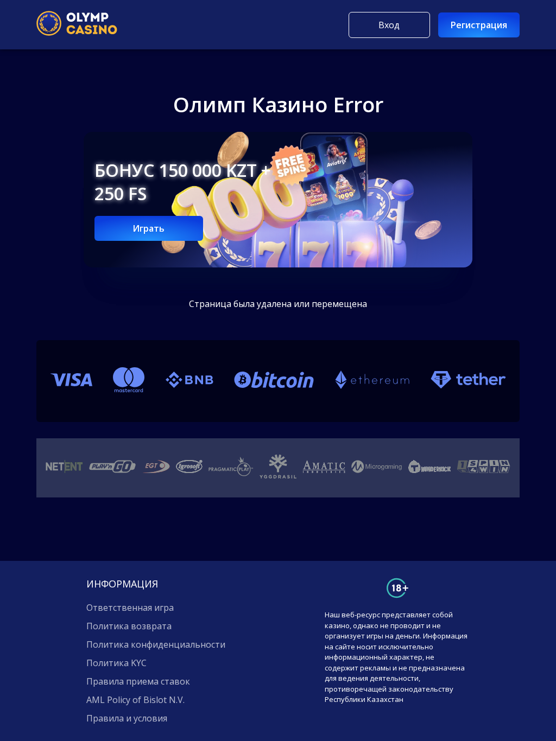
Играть (148, 228)
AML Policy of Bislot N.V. (135, 700)
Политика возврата (129, 626)
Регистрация (479, 25)
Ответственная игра (130, 608)
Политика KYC (116, 663)
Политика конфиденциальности (155, 644)
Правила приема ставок (138, 681)
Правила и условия (126, 718)
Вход (389, 25)
